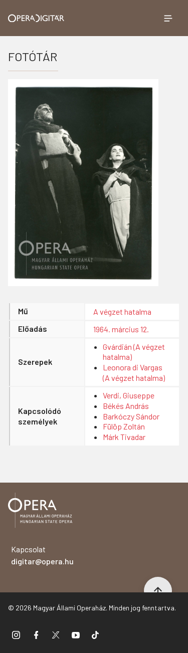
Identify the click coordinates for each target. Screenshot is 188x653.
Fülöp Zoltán (124, 426)
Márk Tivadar (124, 437)
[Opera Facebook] (36, 634)
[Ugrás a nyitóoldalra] (36, 18)
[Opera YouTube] (76, 634)
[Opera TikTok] (95, 634)
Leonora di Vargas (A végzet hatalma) (134, 372)
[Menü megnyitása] (168, 18)
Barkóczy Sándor (131, 416)
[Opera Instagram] (16, 634)
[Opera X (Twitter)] (56, 634)
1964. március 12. (121, 329)
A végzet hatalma (122, 311)
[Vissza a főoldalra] (40, 512)
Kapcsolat (42, 555)
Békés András (126, 405)
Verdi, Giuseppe (128, 395)
